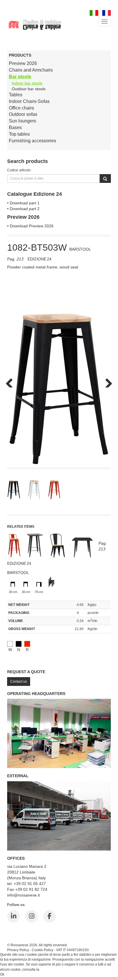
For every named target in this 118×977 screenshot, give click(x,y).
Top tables (19, 134)
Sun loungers (22, 120)
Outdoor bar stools (29, 89)
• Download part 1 (23, 203)
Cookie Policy (42, 950)
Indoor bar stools (27, 83)
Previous (11, 381)
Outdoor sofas (23, 114)
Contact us (18, 682)
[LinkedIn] (13, 916)
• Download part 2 (23, 208)
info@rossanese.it (23, 895)
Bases (15, 127)
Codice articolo (19, 170)
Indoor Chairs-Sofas (29, 101)
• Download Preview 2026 (30, 226)
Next (106, 381)
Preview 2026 (23, 63)
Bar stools (20, 76)
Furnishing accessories (32, 140)
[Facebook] (49, 916)
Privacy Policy (18, 950)
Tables (15, 94)
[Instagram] (31, 916)
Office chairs (21, 107)
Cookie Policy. (51, 970)
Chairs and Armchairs (31, 70)
